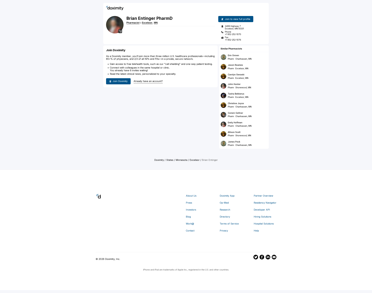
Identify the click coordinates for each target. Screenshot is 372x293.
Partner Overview (263, 195)
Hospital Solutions (264, 223)
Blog (188, 216)
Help (256, 230)
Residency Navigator (265, 202)
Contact (190, 230)
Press (189, 202)
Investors (191, 209)
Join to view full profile (237, 19)
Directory (225, 216)
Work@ (190, 223)
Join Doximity (120, 81)
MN (156, 22)
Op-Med (224, 202)
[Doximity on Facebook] (262, 257)
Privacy (224, 230)
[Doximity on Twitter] (255, 257)
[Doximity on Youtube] (274, 257)
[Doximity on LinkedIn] (268, 257)
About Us (191, 195)
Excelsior (147, 22)
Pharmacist (133, 22)
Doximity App (227, 195)
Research (225, 209)
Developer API (262, 209)
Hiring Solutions (262, 216)
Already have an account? (148, 81)
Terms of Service (229, 223)
